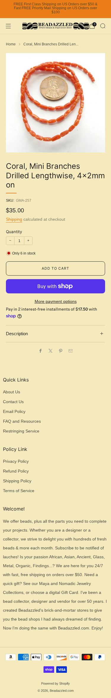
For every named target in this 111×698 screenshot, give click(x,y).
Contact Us (13, 402)
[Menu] (8, 26)
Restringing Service (21, 431)
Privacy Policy (16, 461)
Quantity (14, 231)
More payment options (56, 301)
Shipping (14, 219)
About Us (11, 392)
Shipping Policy (17, 481)
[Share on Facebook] (40, 351)
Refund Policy (16, 471)
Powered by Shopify (55, 683)
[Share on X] (50, 351)
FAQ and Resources (22, 421)
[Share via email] (70, 351)
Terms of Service (18, 491)
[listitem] (55, 9)
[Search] (103, 26)
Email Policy (14, 411)
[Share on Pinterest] (60, 351)
